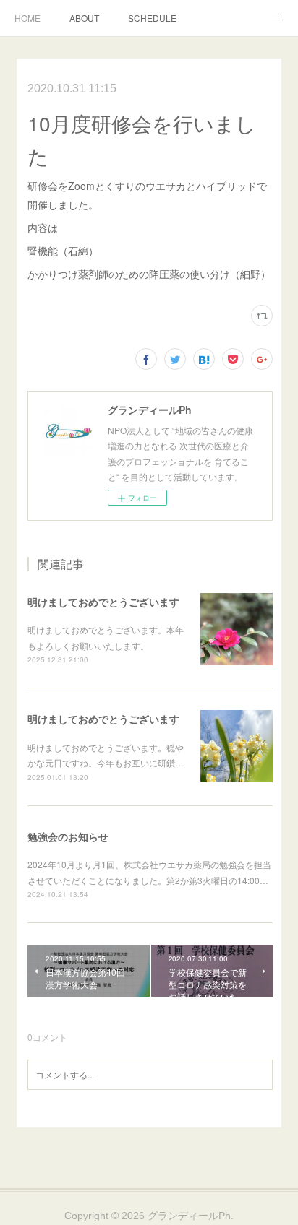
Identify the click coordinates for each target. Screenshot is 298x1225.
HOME (27, 18)
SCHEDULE (152, 18)
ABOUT (84, 18)
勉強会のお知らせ (67, 836)
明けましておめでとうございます (103, 601)
